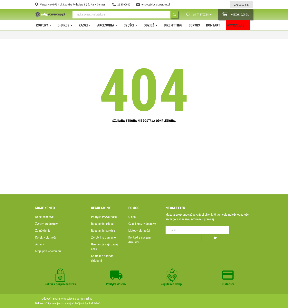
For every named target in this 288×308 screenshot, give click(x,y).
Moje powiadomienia (48, 251)
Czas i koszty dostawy (142, 224)
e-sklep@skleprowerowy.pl (155, 4)
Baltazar (39, 303)
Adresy (39, 244)
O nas (132, 217)
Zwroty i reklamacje (103, 237)
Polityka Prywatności (104, 217)
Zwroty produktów (46, 224)
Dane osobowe (44, 217)
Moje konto (45, 208)
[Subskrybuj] (215, 238)
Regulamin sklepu (102, 224)
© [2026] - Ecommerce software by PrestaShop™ (68, 298)
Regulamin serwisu (103, 230)
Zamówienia (43, 230)
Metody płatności (139, 230)
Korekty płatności (46, 237)
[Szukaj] (174, 14)
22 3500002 (123, 4)
